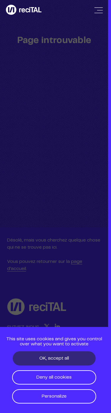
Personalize (54, 396)
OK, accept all (54, 358)
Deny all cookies (54, 377)
